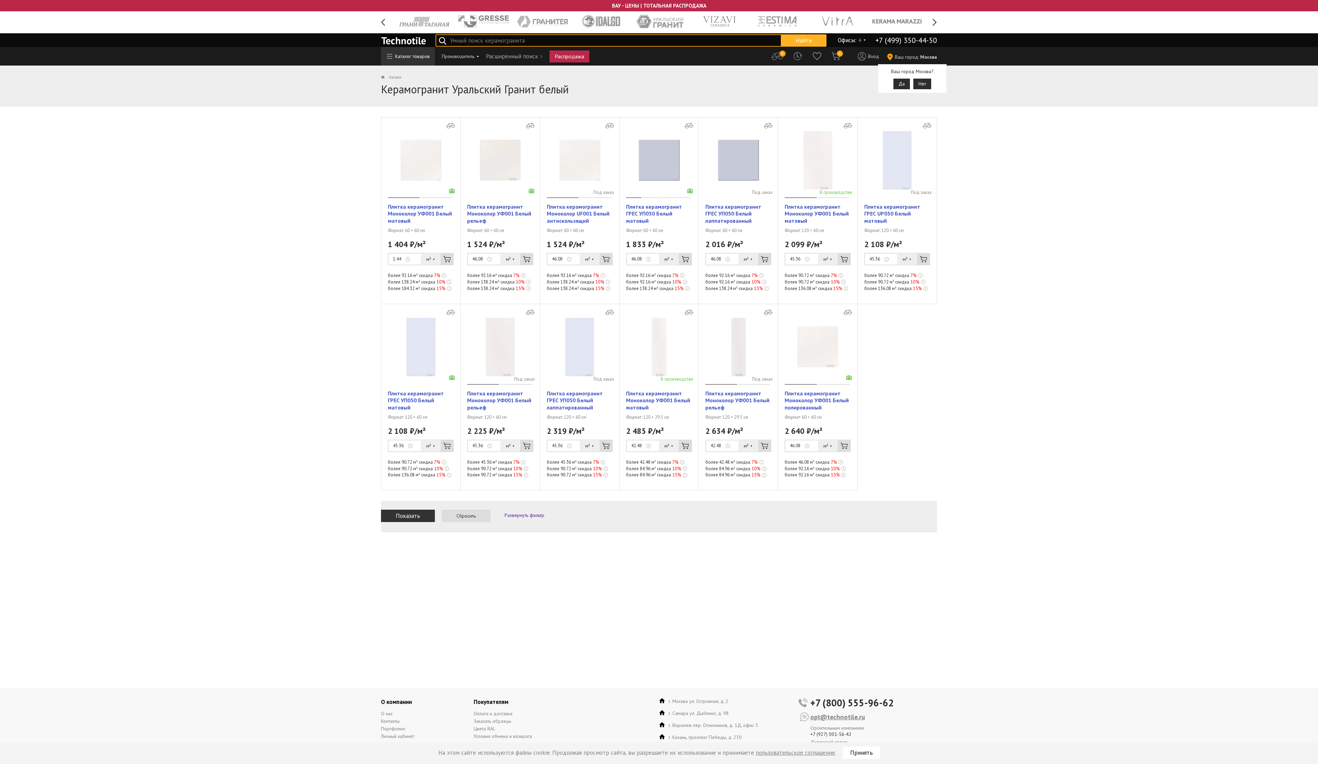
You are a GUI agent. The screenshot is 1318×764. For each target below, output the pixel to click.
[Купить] (447, 259)
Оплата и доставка (493, 713)
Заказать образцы (492, 721)
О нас (387, 713)
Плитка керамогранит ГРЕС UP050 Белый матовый (892, 213)
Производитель (458, 56)
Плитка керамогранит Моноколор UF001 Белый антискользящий (578, 213)
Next (935, 22)
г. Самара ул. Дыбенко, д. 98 (699, 713)
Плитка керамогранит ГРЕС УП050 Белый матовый (654, 213)
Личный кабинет (397, 736)
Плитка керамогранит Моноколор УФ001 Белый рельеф (499, 213)
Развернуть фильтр (524, 515)
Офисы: (849, 40)
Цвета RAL (484, 729)
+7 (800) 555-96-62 (852, 702)
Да (902, 84)
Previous (383, 22)
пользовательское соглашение (795, 752)
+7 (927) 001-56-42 (831, 734)
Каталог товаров (412, 56)
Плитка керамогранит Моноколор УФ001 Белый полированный (817, 400)
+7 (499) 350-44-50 (906, 40)
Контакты (390, 721)
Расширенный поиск (512, 56)
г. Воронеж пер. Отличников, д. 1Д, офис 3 (713, 725)
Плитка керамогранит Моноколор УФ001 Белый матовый (420, 213)
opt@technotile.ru (837, 717)
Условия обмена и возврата (503, 736)
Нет (922, 84)
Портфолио (393, 729)
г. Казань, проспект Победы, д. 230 (705, 737)
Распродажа (569, 56)
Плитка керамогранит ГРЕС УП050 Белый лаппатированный (733, 213)
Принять (861, 752)
